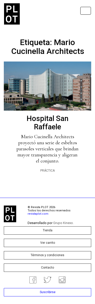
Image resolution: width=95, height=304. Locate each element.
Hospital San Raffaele (47, 122)
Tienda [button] (47, 230)
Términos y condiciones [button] (47, 255)
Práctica (47, 170)
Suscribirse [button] (47, 292)
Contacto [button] (47, 267)
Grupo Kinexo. (63, 223)
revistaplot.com (38, 213)
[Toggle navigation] (85, 11)
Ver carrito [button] (47, 243)
